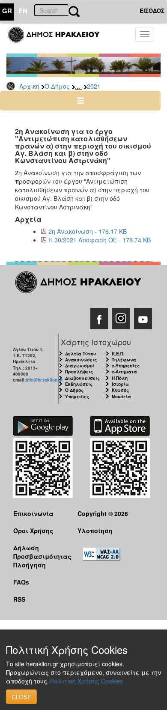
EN (22, 10)
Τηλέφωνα (124, 360)
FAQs (21, 582)
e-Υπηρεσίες (126, 366)
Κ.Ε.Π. (118, 354)
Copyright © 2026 (103, 513)
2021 (94, 86)
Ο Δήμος (57, 86)
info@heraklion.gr (44, 380)
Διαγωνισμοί (79, 366)
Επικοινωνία (33, 513)
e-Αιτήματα (124, 372)
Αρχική (29, 86)
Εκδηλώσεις (78, 384)
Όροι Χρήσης (33, 530)
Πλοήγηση (29, 565)
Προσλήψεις (79, 372)
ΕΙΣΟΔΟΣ (152, 10)
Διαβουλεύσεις (82, 378)
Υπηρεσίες (77, 397)
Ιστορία (120, 384)
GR (7, 10)
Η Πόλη (120, 378)
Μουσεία (121, 397)
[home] (58, 39)
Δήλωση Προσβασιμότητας (38, 551)
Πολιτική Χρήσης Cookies (87, 681)
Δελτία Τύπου (80, 354)
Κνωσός (120, 390)
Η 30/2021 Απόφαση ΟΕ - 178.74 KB (99, 240)
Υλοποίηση (95, 530)
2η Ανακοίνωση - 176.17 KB (87, 231)
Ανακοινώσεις (81, 360)
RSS (19, 599)
